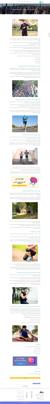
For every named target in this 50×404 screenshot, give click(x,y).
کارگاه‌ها (31, 396)
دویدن (39, 383)
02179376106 (19, 393)
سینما (26, 393)
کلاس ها (31, 392)
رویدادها (31, 395)
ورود (12, 1)
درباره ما (31, 394)
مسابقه (36, 383)
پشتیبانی (27, 395)
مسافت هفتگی (34, 383)
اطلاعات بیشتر (19, 185)
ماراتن (38, 383)
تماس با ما (27, 394)
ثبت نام (10, 1)
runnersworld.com (36, 368)
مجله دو (31, 393)
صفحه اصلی (31, 391)
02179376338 (18, 390)
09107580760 (17, 392)
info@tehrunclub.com (19, 399)
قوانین (31, 397)
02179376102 (18, 395)
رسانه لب (23, 403)
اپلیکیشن (27, 397)
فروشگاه (26, 396)
